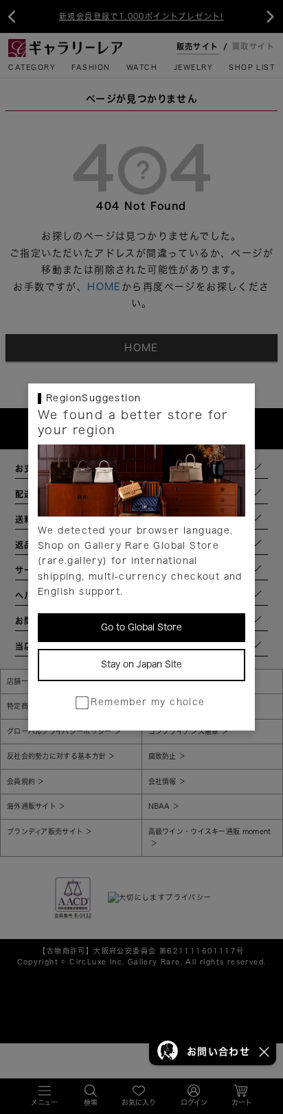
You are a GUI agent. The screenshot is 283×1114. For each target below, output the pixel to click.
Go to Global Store (141, 627)
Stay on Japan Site (141, 664)
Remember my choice (148, 702)
